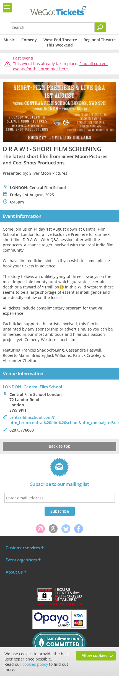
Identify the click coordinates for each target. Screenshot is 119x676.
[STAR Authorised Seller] (59, 605)
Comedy (29, 39)
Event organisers (21, 560)
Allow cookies (94, 655)
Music (9, 39)
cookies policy (35, 664)
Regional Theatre (100, 39)
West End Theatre (60, 39)
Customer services (23, 547)
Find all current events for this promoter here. (60, 66)
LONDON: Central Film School (32, 386)
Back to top (60, 446)
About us (14, 572)
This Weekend (59, 45)
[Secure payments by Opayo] (59, 627)
